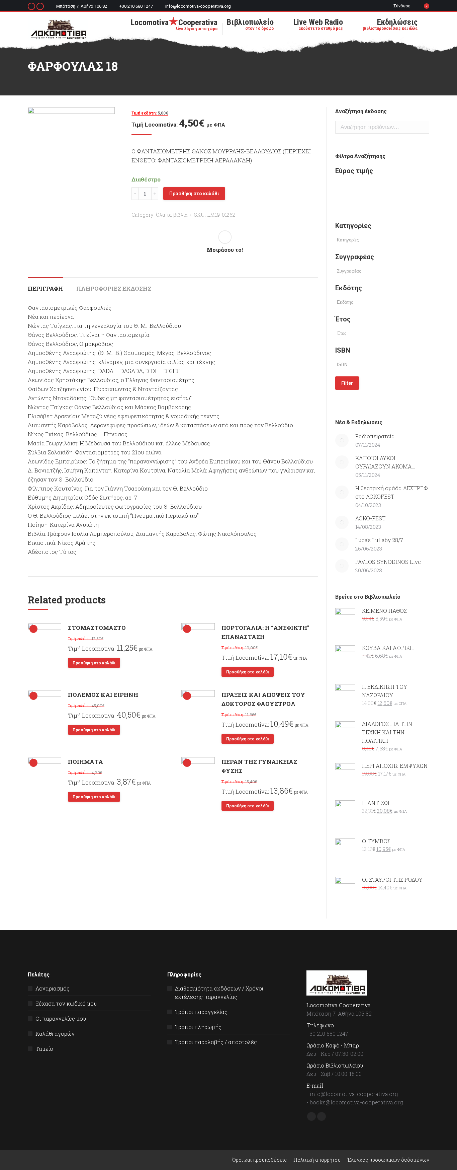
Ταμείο (44, 1048)
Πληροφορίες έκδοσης (113, 288)
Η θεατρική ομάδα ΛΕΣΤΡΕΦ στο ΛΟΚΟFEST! (391, 492)
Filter (347, 383)
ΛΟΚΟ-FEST (370, 518)
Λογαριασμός (52, 988)
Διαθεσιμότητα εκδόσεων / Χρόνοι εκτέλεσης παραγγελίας (219, 992)
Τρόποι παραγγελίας (201, 1011)
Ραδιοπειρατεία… (376, 436)
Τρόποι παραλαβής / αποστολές (216, 1041)
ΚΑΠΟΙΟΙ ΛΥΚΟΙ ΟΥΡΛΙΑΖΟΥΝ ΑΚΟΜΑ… (385, 462)
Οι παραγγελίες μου (60, 1018)
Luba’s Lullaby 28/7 (379, 539)
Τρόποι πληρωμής (198, 1026)
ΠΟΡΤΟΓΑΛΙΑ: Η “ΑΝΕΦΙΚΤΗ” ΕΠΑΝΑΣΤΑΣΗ (265, 632)
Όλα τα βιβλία (172, 214)
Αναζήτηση (422, 127)
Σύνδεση (401, 5)
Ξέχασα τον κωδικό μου (66, 1003)
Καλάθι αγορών (55, 1033)
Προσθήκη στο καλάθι (194, 193)
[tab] (45, 285)
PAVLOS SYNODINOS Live (388, 561)
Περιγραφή (45, 288)
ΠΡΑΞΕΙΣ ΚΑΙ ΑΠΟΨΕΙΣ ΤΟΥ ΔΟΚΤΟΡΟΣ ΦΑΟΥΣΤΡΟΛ (263, 699)
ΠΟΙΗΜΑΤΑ (85, 761)
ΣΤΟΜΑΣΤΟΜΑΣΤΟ (97, 628)
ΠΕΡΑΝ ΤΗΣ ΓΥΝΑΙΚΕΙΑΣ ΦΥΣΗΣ (259, 766)
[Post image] (342, 440)
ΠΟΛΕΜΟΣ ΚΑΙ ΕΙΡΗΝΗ (103, 695)
